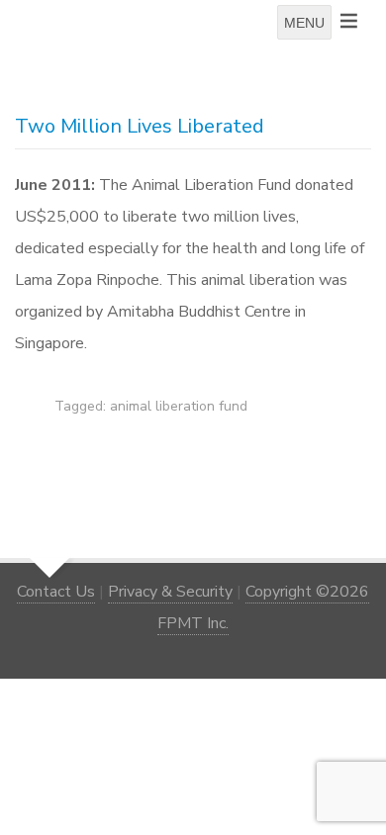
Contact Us (56, 592)
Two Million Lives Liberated (139, 126)
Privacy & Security (170, 592)
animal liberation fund (178, 406)
